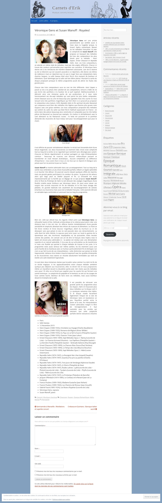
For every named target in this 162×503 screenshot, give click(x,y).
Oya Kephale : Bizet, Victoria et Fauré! (115, 57)
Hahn (92, 397)
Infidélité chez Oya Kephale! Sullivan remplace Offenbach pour (114, 44)
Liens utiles (43, 21)
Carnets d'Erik (66, 7)
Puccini (105, 191)
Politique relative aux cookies (61, 499)
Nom (37, 449)
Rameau (115, 191)
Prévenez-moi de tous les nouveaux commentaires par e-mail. (59, 471)
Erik (53, 35)
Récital (37, 400)
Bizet (119, 144)
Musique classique (50, 397)
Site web (38, 464)
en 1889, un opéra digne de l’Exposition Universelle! (115, 54)
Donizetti (119, 150)
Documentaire (109, 118)
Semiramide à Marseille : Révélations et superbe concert (49, 407)
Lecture (107, 123)
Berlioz (115, 143)
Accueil (34, 21)
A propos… (54, 21)
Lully (117, 174)
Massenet (112, 177)
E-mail (37, 456)
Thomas (119, 197)
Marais (121, 174)
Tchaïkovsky (112, 197)
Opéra (116, 187)
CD (111, 147)
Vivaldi (105, 200)
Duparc (70, 397)
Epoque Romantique (81, 397)
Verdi (124, 197)
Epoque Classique (111, 156)
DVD (105, 154)
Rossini (105, 194)
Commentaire (40, 426)
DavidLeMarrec (109, 88)
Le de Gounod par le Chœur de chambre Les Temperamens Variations (115, 96)
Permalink (45, 400)
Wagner (111, 200)
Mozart (122, 180)
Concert (40, 397)
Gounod (107, 169)
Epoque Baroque (116, 153)
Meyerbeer (106, 180)
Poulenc (124, 187)
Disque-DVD (108, 115)
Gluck (123, 166)
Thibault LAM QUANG (111, 95)
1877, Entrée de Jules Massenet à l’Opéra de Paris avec (116, 80)
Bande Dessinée (109, 111)
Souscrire (110, 234)
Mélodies (123, 183)
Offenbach (107, 187)
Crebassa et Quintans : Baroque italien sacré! (82, 407)
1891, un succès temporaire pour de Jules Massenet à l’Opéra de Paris (116, 49)
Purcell (109, 191)
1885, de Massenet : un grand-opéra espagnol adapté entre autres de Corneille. (115, 60)
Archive (105, 143)
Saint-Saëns (120, 194)
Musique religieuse (111, 183)
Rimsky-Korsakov (123, 191)
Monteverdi (115, 180)
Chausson (63, 397)
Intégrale (109, 173)
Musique (107, 125)
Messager (120, 178)
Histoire (107, 120)
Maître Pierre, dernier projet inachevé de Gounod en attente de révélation (115, 85)
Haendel (115, 170)
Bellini (110, 144)
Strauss (105, 197)
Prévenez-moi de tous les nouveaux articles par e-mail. (57, 475)
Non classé (108, 130)
